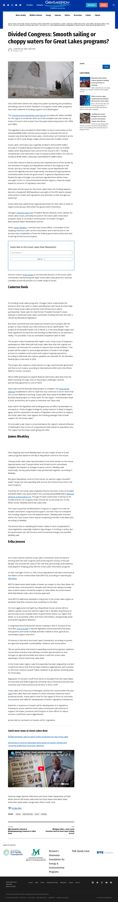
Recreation (78, 15)
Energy (48, 15)
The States (43, 25)
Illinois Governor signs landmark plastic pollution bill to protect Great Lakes (100, 98)
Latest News (89, 24)
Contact (30, 882)
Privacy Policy (31, 897)
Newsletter (91, 5)
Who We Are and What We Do (95, 25)
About (36, 882)
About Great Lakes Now (16, 24)
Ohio (107, 24)
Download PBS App (52, 882)
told (9, 693)
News (103, 24)
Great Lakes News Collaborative (49, 24)
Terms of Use (23, 897)
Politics (67, 15)
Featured (34, 24)
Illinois (63, 24)
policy (37, 814)
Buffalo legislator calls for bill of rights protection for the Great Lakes (38, 736)
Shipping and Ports (32, 25)
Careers (77, 882)
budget (18, 814)
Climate (97, 15)
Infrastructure (79, 24)
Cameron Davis (23, 213)
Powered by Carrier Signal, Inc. (104, 897)
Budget (27, 24)
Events (42, 882)
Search (82, 63)
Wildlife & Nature (36, 15)
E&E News (12, 578)
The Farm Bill (22, 628)
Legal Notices (51, 897)
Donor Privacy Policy (42, 897)
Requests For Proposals (62, 897)
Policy (10, 25)
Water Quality (21, 15)
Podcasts (40, 5)
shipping (43, 814)
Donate (103, 5)
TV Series (29, 5)
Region (22, 25)
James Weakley (20, 227)
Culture (88, 15)
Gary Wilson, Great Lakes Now (25, 49)
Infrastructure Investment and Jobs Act (29, 115)
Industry (58, 15)
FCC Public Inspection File (12, 897)
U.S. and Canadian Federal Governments (61, 25)
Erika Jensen (28, 274)
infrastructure (28, 814)
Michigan (98, 24)
